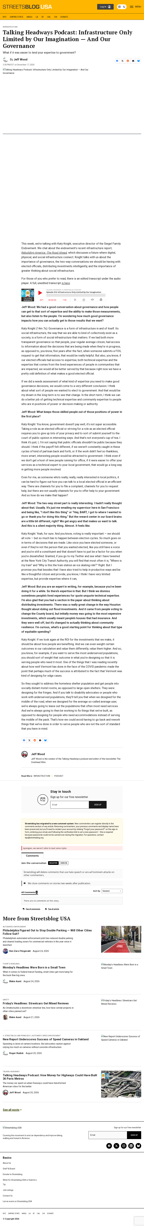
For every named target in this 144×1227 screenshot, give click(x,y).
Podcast (58, 776)
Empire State (16, 17)
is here (66, 283)
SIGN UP (97, 805)
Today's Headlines (11, 964)
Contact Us (8, 1196)
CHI (55, 17)
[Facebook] (109, 1146)
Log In (103, 6)
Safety (6, 1000)
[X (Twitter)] (116, 1146)
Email (54, 805)
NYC (5, 17)
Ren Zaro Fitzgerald (20, 951)
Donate (64, 17)
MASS (29, 17)
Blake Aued (15, 981)
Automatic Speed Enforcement (46, 1035)
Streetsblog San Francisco (18, 1035)
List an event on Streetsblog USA (17, 1201)
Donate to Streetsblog (12, 1174)
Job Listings (8, 1190)
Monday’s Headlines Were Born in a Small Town (34, 967)
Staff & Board (9, 1169)
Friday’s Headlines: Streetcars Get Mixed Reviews (36, 1003)
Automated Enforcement (14, 927)
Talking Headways (11, 1071)
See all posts (11, 1109)
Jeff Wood (20, 59)
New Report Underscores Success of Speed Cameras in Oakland (46, 1039)
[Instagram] (124, 1146)
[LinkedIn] (131, 1146)
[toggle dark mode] (122, 6)
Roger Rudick (16, 1053)
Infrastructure (10, 27)
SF (42, 17)
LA (37, 17)
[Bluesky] (138, 1146)
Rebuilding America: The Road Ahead (44, 252)
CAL (49, 17)
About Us (7, 1163)
